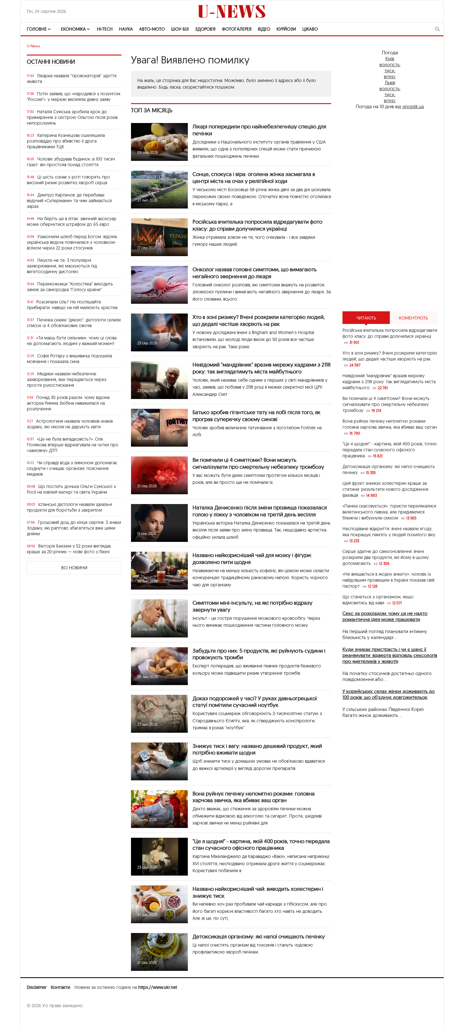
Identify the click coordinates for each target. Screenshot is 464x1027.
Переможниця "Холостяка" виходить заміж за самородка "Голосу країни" (70, 286)
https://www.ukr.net (157, 987)
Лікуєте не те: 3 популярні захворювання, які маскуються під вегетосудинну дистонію (62, 265)
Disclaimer (36, 987)
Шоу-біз (180, 29)
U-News (33, 46)
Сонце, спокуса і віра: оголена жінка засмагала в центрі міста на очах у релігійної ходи (254, 177)
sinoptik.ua (413, 106)
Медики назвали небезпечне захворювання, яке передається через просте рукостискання (66, 379)
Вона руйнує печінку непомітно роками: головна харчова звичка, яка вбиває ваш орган (254, 797)
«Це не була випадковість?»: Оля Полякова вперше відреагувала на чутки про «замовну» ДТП (72, 444)
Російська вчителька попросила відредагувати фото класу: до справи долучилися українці (257, 225)
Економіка (73, 29)
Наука (126, 29)
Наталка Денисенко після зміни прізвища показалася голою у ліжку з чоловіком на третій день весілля (260, 511)
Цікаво (310, 29)
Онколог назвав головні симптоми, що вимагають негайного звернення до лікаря (255, 272)
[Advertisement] (389, 210)
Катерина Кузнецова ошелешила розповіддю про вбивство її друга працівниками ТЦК (66, 141)
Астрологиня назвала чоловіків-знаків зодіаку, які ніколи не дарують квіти (70, 424)
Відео (264, 29)
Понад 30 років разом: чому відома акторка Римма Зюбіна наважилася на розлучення (68, 403)
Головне (37, 29)
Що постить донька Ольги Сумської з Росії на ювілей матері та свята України (71, 489)
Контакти (60, 987)
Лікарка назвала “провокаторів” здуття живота (71, 78)
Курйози (286, 29)
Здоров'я (205, 29)
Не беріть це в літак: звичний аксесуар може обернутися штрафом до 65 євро (71, 221)
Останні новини (51, 61)
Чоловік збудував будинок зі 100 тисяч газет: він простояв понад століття (71, 161)
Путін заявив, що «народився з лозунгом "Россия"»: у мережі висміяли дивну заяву (73, 96)
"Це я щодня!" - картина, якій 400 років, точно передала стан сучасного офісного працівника (261, 844)
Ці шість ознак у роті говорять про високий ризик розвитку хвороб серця (68, 179)
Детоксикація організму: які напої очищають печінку (259, 936)
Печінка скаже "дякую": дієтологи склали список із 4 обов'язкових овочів (74, 322)
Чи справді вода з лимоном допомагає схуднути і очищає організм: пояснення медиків (72, 468)
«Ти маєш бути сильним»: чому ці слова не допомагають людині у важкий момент (71, 340)
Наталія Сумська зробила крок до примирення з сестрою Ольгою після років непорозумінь (72, 117)
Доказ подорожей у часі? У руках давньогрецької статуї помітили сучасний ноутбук (255, 701)
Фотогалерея (237, 29)
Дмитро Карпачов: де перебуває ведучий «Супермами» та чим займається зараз (69, 200)
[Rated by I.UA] (41, 1018)
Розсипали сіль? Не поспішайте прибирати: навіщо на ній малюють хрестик (72, 304)
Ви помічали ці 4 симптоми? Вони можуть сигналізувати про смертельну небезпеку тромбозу (258, 463)
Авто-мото (152, 29)
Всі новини (74, 568)
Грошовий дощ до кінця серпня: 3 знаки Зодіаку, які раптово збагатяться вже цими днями (74, 528)
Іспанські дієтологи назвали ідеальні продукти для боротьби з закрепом (69, 507)
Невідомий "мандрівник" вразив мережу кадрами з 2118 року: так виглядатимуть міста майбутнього (261, 368)
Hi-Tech (105, 29)
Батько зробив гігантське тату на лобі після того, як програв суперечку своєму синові (256, 415)
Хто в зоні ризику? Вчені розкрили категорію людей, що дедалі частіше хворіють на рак (259, 320)
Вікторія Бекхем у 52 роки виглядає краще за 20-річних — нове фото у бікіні (69, 549)
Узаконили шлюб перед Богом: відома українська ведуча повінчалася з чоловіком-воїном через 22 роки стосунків (72, 242)
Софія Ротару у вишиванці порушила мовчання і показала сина (69, 358)
